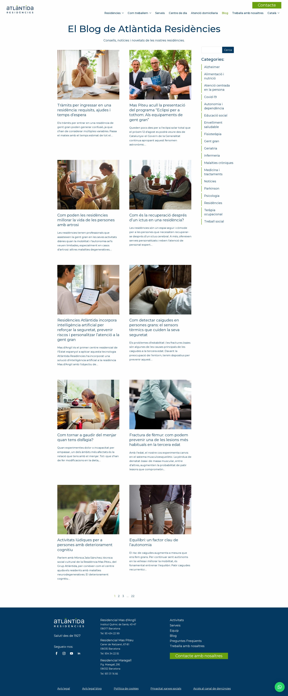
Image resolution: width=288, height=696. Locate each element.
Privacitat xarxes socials (165, 688)
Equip (174, 630)
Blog (225, 13)
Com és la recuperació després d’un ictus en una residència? (158, 217)
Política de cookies (126, 688)
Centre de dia (178, 13)
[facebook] (56, 653)
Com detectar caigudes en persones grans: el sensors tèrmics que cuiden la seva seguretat (154, 327)
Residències (112, 13)
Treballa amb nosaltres (248, 13)
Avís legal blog (92, 688)
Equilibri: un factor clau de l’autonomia (153, 542)
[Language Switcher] (278, 13)
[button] (280, 687)
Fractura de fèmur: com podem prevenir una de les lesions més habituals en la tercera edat (158, 440)
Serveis (160, 13)
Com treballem (138, 13)
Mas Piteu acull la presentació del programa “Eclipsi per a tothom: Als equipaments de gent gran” (157, 112)
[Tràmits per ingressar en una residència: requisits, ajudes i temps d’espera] (88, 74)
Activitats (177, 620)
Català (272, 13)
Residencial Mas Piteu (117, 640)
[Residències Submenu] (123, 13)
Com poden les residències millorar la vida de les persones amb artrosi (86, 220)
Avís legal (63, 688)
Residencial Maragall (116, 660)
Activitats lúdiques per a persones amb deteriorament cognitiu (84, 545)
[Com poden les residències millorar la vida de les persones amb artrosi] (88, 184)
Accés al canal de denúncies (212, 688)
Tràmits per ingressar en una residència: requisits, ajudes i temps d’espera (84, 110)
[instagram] (64, 653)
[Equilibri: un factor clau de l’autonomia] (160, 509)
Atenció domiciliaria (204, 13)
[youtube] (71, 653)
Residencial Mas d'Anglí (118, 620)
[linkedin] (79, 653)
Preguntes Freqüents (186, 641)
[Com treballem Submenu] (150, 13)
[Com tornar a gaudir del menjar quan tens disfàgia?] (88, 404)
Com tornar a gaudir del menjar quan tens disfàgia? (86, 437)
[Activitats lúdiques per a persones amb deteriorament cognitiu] (88, 509)
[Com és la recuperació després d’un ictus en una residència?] (160, 184)
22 (132, 596)
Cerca (228, 50)
